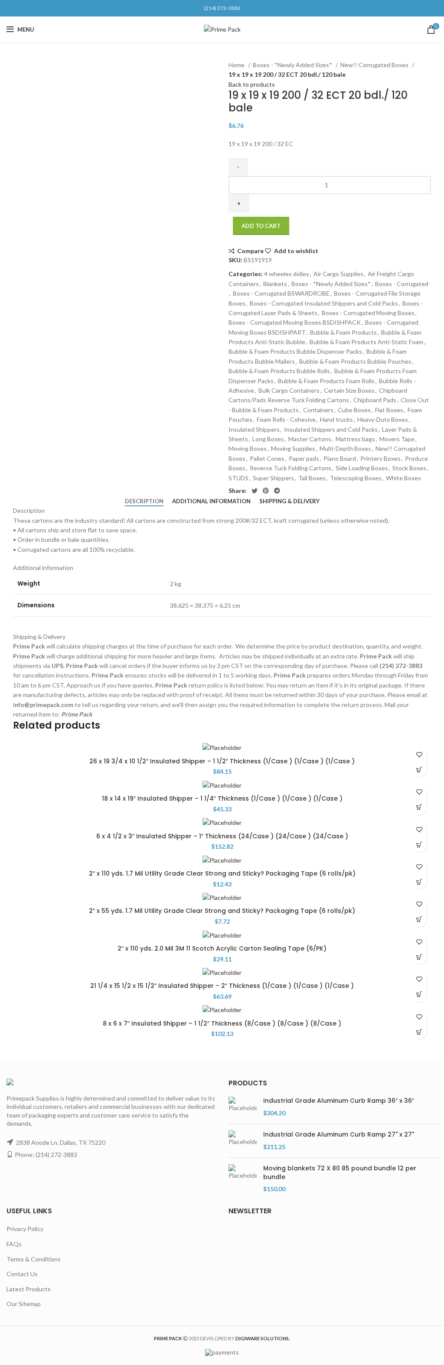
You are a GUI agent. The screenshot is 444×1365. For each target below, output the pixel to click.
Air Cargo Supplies (338, 273)
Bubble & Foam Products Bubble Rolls (279, 371)
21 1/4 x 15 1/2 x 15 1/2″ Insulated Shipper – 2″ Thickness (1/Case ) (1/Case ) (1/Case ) (222, 985)
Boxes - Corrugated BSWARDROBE (281, 293)
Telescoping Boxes (356, 478)
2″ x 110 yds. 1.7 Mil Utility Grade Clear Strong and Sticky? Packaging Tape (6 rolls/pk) (222, 873)
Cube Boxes (354, 410)
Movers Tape (397, 439)
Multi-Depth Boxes (345, 448)
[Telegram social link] (277, 490)
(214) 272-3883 (222, 8)
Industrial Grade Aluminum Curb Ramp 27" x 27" (338, 1134)
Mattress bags (355, 439)
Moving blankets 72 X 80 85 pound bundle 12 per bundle (339, 1172)
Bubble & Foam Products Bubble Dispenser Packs (295, 351)
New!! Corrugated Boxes (375, 64)
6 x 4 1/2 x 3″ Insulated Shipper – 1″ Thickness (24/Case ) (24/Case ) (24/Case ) (222, 836)
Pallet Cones (267, 458)
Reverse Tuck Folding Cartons (290, 468)
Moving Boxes (248, 448)
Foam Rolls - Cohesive (286, 419)
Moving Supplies (293, 448)
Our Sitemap (24, 1303)
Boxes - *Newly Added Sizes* (293, 64)
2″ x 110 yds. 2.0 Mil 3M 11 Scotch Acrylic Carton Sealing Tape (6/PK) (222, 948)
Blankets (275, 283)
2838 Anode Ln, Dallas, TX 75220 (60, 1142)
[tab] (144, 501)
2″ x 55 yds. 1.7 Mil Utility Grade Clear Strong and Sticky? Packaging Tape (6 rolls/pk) (222, 910)
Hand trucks (336, 419)
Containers (318, 410)
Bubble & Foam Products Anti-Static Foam (366, 341)
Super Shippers (273, 478)
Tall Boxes (312, 478)
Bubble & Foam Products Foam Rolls (326, 380)
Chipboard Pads (374, 400)
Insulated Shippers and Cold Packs (331, 429)
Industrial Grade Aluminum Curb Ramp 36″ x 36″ (338, 1101)
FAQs (14, 1244)
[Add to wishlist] (419, 754)
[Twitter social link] (254, 490)
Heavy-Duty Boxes (382, 419)
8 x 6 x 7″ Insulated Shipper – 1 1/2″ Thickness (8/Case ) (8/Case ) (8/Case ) (222, 1023)
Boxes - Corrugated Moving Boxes (368, 312)
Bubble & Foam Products (343, 332)
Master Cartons (309, 439)
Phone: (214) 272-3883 (46, 1154)
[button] (419, 769)
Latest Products (29, 1289)
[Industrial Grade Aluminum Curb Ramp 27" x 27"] (243, 1140)
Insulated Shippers (254, 429)
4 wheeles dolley (286, 273)
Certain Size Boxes (349, 390)
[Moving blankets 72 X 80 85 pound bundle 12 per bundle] (243, 1178)
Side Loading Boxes (362, 468)
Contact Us (22, 1273)
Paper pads (304, 458)
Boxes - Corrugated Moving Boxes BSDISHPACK (295, 322)
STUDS (238, 478)
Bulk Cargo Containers (289, 390)
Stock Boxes (409, 468)
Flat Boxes (389, 410)
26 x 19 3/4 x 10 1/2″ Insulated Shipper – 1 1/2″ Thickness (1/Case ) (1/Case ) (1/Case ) (222, 761)
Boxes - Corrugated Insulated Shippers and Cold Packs (324, 303)
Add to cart (261, 225)
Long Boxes (268, 439)
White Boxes (403, 478)
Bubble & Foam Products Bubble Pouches (355, 361)
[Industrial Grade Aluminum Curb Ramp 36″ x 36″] (243, 1107)
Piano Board (339, 458)
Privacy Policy (25, 1228)
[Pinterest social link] (265, 490)
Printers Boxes (380, 458)
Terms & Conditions (34, 1259)
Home (237, 64)
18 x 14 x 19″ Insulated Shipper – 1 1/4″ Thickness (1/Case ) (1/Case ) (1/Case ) (222, 798)
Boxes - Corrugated (401, 283)
